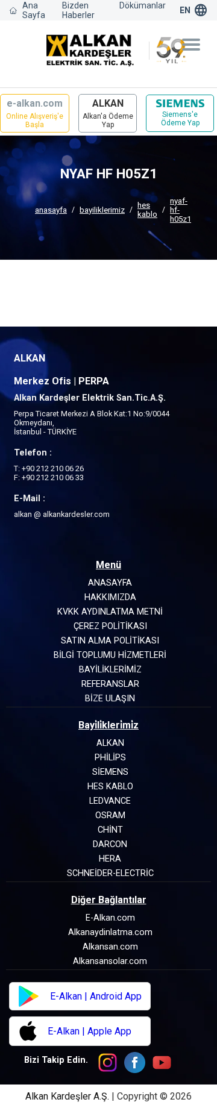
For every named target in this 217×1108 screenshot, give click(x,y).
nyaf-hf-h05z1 (180, 210)
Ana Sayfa (33, 10)
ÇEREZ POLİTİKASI (110, 626)
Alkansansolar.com (110, 961)
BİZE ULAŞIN (110, 698)
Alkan (110, 743)
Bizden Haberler (78, 10)
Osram (110, 815)
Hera (110, 859)
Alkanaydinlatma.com (110, 932)
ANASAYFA (51, 209)
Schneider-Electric (110, 873)
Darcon (110, 844)
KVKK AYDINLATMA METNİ (110, 612)
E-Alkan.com (110, 918)
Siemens (110, 772)
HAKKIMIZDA (110, 597)
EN (185, 10)
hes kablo (147, 210)
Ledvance (110, 801)
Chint (110, 830)
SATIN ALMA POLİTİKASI (110, 641)
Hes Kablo (110, 786)
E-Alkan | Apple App (89, 1031)
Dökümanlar (142, 5)
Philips (110, 758)
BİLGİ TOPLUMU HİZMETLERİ (110, 655)
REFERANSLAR (110, 684)
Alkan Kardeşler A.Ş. (68, 1096)
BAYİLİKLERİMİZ (102, 209)
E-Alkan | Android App (96, 996)
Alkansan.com (110, 947)
